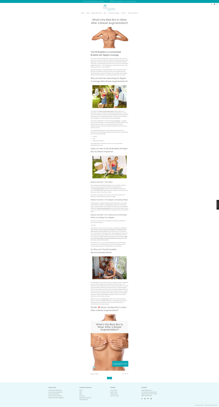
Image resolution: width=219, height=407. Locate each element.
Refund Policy (113, 392)
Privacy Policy (113, 390)
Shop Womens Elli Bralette (55, 390)
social (103, 300)
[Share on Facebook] (123, 373)
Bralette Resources (96, 13)
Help (105, 13)
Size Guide (82, 396)
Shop (88, 13)
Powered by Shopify (199, 405)
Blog (80, 394)
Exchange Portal (83, 399)
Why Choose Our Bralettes (55, 396)
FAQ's (80, 392)
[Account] (211, 4)
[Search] (216, 4)
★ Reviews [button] (217, 205)
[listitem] (93, 1)
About (82, 13)
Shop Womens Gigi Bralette (55, 392)
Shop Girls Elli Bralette (53, 394)
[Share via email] (127, 373)
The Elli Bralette (104, 299)
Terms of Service (114, 396)
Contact (123, 13)
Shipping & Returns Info (85, 397)
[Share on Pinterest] (125, 373)
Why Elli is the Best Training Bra (56, 397)
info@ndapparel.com (146, 390)
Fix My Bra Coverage (113, 13)
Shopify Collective (133, 13)
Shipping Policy (114, 394)
